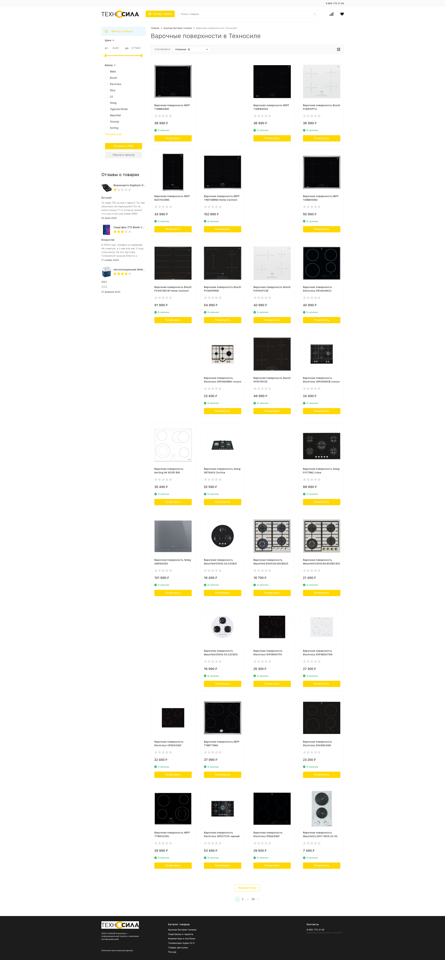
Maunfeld (115, 115)
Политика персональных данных (117, 950)
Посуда (172, 952)
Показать (120, 146)
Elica (112, 90)
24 (253, 899)
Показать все (247, 887)
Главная (155, 28)
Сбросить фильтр (123, 154)
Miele (113, 71)
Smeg (113, 102)
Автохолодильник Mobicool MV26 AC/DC (139, 269)
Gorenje (114, 121)
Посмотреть (173, 138)
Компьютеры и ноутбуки (181, 938)
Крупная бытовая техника (178, 28)
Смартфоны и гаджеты (180, 934)
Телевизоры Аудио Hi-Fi (181, 943)
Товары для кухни (178, 947)
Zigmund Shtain (119, 109)
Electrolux (115, 84)
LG (111, 96)
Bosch (113, 77)
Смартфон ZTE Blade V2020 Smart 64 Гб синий (143, 227)
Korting (114, 128)
